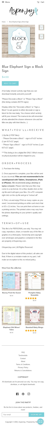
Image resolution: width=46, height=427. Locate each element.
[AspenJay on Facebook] (17, 394)
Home (4, 22)
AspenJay (22, 422)
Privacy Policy (23, 367)
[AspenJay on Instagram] (28, 394)
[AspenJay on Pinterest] (23, 394)
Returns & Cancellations (23, 370)
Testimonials (23, 355)
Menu (7, 2)
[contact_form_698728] (40, 421)
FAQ (23, 352)
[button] (31, 298)
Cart (42, 2)
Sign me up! (36, 415)
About (23, 361)
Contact (23, 358)
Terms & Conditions (23, 364)
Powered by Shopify (33, 422)
